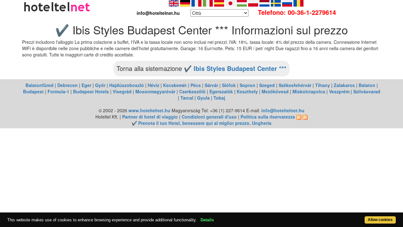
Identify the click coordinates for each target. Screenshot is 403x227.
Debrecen (67, 85)
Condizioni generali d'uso (209, 117)
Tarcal (186, 98)
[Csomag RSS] (305, 117)
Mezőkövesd (275, 91)
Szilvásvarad (366, 91)
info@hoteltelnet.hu (282, 110)
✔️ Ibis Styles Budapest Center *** (235, 68)
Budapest (33, 91)
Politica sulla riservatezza (268, 117)
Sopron (247, 85)
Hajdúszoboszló (126, 85)
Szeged (267, 85)
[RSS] (298, 117)
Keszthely (247, 91)
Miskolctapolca (308, 91)
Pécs (195, 85)
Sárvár (211, 85)
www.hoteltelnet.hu (149, 110)
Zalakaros (344, 85)
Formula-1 (58, 91)
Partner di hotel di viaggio (150, 117)
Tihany (322, 85)
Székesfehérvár (295, 85)
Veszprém (339, 91)
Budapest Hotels (91, 91)
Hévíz (153, 85)
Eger (86, 85)
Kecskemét (175, 85)
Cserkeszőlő (192, 91)
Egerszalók (221, 91)
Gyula (203, 98)
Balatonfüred (40, 85)
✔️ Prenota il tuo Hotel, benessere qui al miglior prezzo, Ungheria (201, 123)
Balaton (367, 85)
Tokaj (219, 98)
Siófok (229, 85)
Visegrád (122, 91)
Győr (100, 85)
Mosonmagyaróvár (155, 91)
